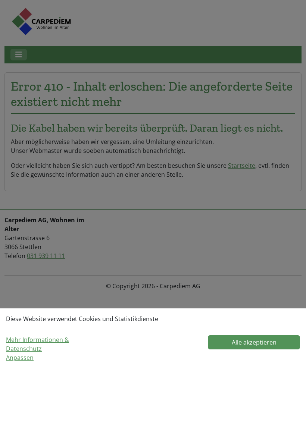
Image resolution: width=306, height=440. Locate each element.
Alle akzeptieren (254, 342)
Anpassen (20, 357)
